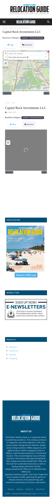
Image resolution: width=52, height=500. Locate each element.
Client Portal (40, 489)
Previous (7, 93)
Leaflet (18, 90)
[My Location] (27, 57)
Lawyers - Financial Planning (32, 38)
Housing (12, 354)
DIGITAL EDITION (13, 220)
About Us (11, 489)
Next (46, 93)
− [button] (6, 57)
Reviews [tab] (28, 45)
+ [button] (6, 53)
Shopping (13, 358)
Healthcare (13, 351)
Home (5, 28)
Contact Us (29, 489)
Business (13, 347)
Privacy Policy (42, 494)
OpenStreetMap (35, 90)
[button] (4, 21)
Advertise (20, 489)
